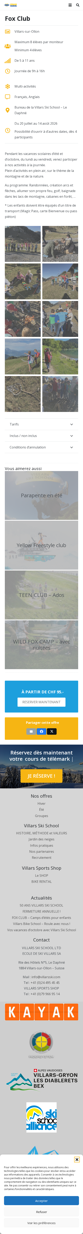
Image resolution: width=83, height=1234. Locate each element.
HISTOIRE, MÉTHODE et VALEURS (41, 833)
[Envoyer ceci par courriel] (31, 731)
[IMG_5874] (60, 394)
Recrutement (41, 857)
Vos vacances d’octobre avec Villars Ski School (41, 930)
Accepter (41, 1201)
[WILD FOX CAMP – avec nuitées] (41, 644)
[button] (77, 1160)
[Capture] (23, 356)
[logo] (41, 1044)
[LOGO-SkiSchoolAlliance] (41, 1117)
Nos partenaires (41, 851)
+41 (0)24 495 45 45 (45, 982)
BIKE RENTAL (41, 881)
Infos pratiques (41, 845)
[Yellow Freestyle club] (41, 545)
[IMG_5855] (60, 319)
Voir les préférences (41, 1223)
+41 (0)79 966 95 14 (45, 994)
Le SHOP (41, 875)
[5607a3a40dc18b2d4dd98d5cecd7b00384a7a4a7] (41, 1080)
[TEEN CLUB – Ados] (41, 595)
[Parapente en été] (41, 495)
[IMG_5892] (23, 319)
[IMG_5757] (23, 244)
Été (41, 809)
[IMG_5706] (23, 281)
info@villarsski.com (45, 977)
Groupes (41, 816)
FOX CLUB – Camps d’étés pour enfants (41, 917)
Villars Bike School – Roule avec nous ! (41, 924)
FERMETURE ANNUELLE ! (41, 911)
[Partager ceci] (41, 731)
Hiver (41, 803)
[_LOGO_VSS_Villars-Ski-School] (10, 5)
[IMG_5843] (23, 394)
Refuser (41, 1212)
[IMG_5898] (60, 281)
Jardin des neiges (41, 839)
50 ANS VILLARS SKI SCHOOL (41, 905)
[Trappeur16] (60, 244)
